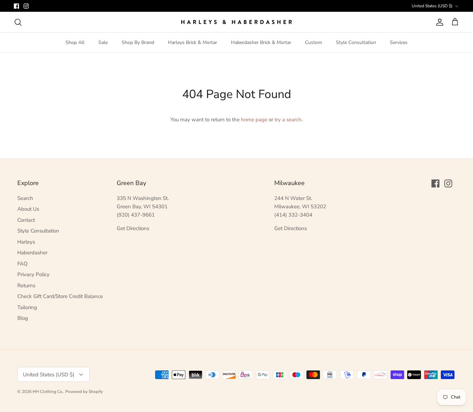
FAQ (22, 263)
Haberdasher (32, 252)
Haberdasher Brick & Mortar (261, 42)
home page (254, 119)
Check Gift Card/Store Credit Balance (60, 296)
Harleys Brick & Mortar (192, 42)
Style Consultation (356, 42)
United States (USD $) (432, 6)
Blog (22, 318)
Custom (313, 42)
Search (25, 198)
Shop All (74, 42)
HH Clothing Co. (48, 391)
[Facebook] (16, 6)
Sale (103, 42)
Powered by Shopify (84, 391)
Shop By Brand (138, 42)
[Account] (438, 22)
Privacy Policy (33, 274)
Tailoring (27, 307)
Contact (26, 220)
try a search (288, 119)
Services (399, 42)
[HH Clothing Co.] (236, 22)
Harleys (26, 241)
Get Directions (133, 228)
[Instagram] (26, 6)
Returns (26, 285)
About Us (28, 208)
